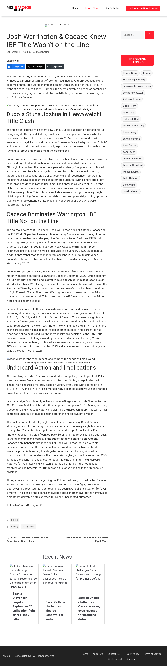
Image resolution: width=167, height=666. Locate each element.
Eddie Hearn (129, 105)
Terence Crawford (133, 165)
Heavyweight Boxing (134, 79)
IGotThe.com (129, 659)
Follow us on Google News (143, 8)
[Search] (149, 35)
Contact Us (113, 653)
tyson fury (128, 112)
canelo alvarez (130, 191)
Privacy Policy (131, 653)
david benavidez (131, 138)
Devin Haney (129, 132)
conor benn (129, 152)
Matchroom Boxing (133, 125)
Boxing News (92, 8)
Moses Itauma (131, 171)
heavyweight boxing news (137, 86)
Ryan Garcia (129, 145)
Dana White (129, 184)
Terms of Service (152, 653)
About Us (98, 653)
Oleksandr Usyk (131, 119)
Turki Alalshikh (130, 178)
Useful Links (112, 8)
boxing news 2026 (133, 92)
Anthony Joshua (132, 99)
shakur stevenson (132, 158)
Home (75, 8)
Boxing (14, 519)
